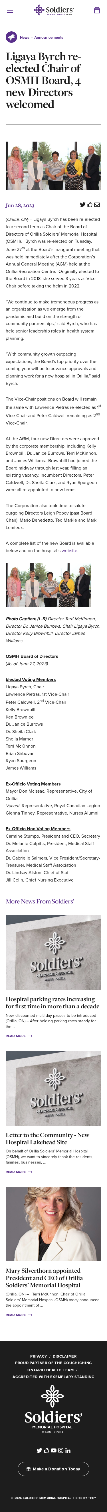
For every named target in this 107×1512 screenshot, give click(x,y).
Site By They (86, 1498)
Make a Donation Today (56, 1469)
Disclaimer (65, 1356)
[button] (10, 10)
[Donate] (97, 10)
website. (70, 551)
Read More (16, 1036)
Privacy (38, 1356)
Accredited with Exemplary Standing (53, 1377)
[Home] (53, 1435)
